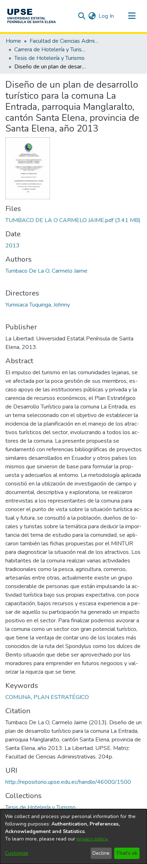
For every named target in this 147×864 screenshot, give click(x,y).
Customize (16, 853)
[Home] (31, 16)
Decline (101, 853)
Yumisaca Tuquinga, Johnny (37, 305)
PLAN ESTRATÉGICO (61, 697)
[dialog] (73, 836)
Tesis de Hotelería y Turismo (49, 58)
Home (13, 41)
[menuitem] (91, 16)
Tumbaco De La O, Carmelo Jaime (46, 271)
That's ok (126, 853)
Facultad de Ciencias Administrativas (65, 41)
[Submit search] (81, 16)
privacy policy (92, 838)
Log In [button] (106, 16)
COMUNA (18, 697)
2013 (12, 246)
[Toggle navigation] (132, 16)
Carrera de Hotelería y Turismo (50, 49)
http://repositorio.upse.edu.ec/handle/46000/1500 (68, 782)
